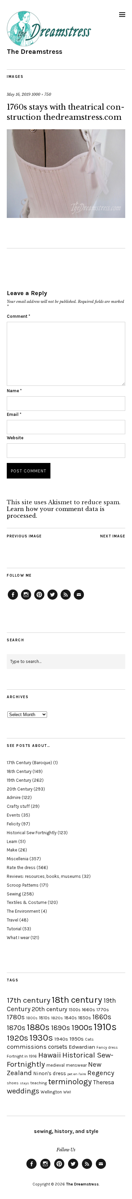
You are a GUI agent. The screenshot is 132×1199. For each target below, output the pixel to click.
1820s (57, 1017)
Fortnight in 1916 (22, 1056)
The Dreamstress (34, 51)
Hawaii (49, 1055)
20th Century (19, 789)
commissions (27, 1046)
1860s (101, 1017)
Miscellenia (17, 858)
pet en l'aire (76, 1074)
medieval (55, 1065)
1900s (81, 1027)
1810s (44, 1017)
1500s (75, 1009)
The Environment (23, 911)
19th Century (19, 780)
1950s (76, 1039)
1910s (105, 1027)
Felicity (13, 823)
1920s (17, 1038)
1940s (61, 1039)
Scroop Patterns (23, 885)
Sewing (14, 893)
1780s (16, 1017)
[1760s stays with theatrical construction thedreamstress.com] (66, 216)
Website (15, 437)
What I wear (18, 937)
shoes (13, 1083)
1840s (70, 1017)
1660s (88, 1010)
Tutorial (14, 928)
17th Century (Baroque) (29, 762)
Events (13, 815)
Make (12, 849)
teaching (38, 1083)
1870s (16, 1027)
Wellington (51, 1091)
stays (24, 1083)
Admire (14, 797)
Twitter (52, 599)
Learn (12, 841)
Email (14, 414)
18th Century (19, 771)
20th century (49, 1009)
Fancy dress (107, 1047)
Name (14, 390)
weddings (23, 1090)
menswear (76, 1065)
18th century (77, 999)
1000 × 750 (41, 94)
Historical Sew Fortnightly (32, 832)
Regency (100, 1073)
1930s (41, 1038)
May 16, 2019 (18, 94)
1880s (38, 1027)
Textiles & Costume (27, 902)
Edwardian (82, 1047)
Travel (12, 920)
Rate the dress (21, 867)
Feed (66, 599)
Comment (18, 316)
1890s (60, 1028)
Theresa (103, 1082)
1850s (84, 1018)
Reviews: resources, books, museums (44, 876)
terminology (70, 1081)
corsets (57, 1046)
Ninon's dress (49, 1073)
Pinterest (39, 599)
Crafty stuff (18, 806)
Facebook (13, 599)
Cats (89, 1039)
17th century (28, 1000)
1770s (102, 1010)
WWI (67, 1092)
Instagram (26, 599)
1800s (32, 1018)
